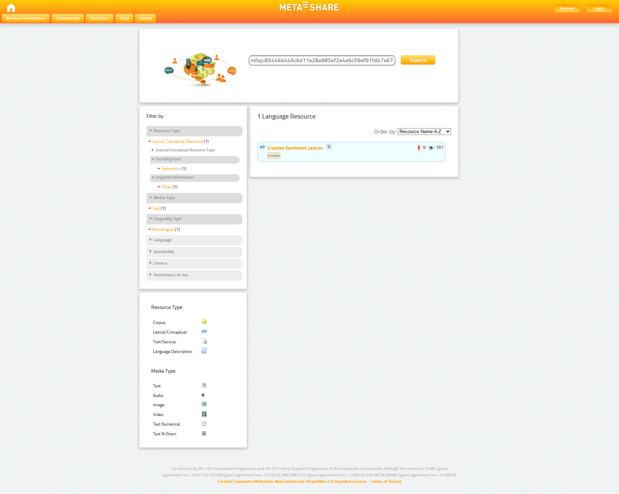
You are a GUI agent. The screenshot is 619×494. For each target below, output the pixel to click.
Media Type (164, 197)
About (145, 18)
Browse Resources (25, 18)
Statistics (99, 18)
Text (156, 208)
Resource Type (167, 130)
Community (68, 18)
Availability (164, 251)
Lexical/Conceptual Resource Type (185, 150)
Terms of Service (386, 481)
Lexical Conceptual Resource (177, 141)
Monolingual (163, 229)
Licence (160, 263)
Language (163, 239)
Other (167, 186)
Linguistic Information (174, 177)
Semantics (171, 168)
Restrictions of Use (171, 274)
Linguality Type (168, 218)
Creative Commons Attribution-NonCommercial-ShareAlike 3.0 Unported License (291, 481)
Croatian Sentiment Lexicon (295, 148)
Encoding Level (168, 159)
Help (124, 18)
